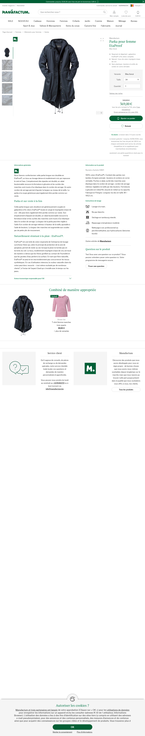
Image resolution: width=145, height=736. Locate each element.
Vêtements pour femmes (32, 32)
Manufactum (105, 241)
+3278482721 (58, 383)
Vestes (46, 32)
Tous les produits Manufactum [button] (126, 390)
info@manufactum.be (55, 389)
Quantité (117, 86)
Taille (118, 79)
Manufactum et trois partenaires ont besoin (37, 710)
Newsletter (21, 5)
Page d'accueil (7, 32)
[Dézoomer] (97, 112)
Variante (117, 74)
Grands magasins (8, 5)
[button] (102, 39)
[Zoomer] (101, 112)
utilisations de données (118, 710)
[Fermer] (143, 1)
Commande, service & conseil (112, 5)
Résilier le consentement (62, 732)
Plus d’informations (84, 732)
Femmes (18, 32)
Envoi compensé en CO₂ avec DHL (126, 112)
